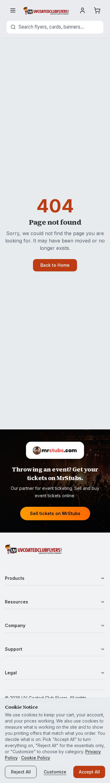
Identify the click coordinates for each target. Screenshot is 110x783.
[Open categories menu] (13, 10)
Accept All (89, 771)
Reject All (21, 771)
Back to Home (55, 265)
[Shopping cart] (97, 10)
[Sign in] (82, 10)
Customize (55, 771)
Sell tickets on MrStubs (55, 513)
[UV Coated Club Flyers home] (46, 10)
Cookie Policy (35, 757)
